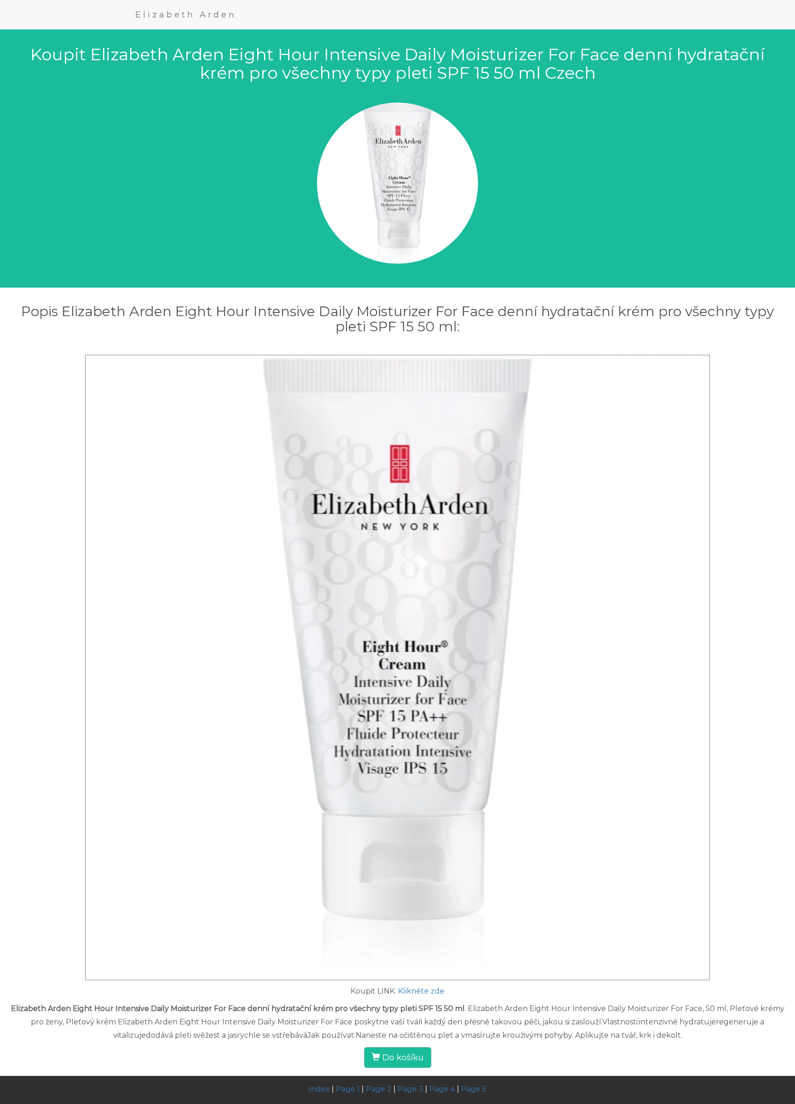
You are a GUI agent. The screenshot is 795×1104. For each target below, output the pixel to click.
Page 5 (473, 1089)
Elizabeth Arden (185, 15)
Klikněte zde (421, 991)
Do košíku (402, 1057)
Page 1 (348, 1089)
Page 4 (442, 1089)
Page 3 (410, 1089)
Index (319, 1089)
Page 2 (379, 1089)
